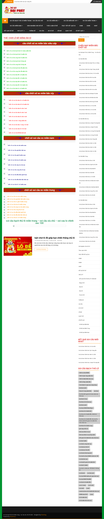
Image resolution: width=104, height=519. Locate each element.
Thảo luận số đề (52, 25)
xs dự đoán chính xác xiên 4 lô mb (87, 151)
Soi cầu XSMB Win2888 (85, 479)
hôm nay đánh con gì (84, 431)
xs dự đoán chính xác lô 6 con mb (87, 109)
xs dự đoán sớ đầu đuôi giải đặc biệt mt (89, 187)
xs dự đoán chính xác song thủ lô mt (88, 191)
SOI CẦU (41, 30)
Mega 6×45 (81, 282)
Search (81, 40)
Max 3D (81, 286)
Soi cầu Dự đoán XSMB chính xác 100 (88, 456)
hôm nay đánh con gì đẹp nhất (87, 434)
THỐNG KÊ (32, 30)
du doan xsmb (82, 388)
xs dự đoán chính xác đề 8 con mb (87, 85)
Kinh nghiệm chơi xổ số (35, 25)
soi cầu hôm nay (83, 459)
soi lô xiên (90, 485)
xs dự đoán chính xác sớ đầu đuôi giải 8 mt (89, 182)
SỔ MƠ (60, 30)
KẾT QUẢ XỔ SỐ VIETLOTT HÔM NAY (87, 278)
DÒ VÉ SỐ (51, 30)
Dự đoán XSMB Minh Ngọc (86, 408)
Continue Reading (41, 249)
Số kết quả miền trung (84, 328)
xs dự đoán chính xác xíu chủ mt (87, 195)
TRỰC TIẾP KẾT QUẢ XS (69, 25)
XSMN (88, 25)
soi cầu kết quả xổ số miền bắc (87, 462)
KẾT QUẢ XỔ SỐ (8, 30)
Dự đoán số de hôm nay (85, 402)
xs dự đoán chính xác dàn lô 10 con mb (89, 73)
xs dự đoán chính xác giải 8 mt (86, 172)
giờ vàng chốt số (83, 428)
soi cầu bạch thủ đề (84, 450)
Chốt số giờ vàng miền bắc (86, 376)
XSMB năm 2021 (83, 494)
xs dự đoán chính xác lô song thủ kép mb (89, 131)
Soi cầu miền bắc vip (70, 20)
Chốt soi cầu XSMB (84, 372)
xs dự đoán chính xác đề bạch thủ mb (88, 93)
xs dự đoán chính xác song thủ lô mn (88, 237)
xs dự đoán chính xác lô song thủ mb (88, 135)
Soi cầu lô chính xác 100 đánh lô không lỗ (89, 469)
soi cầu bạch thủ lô (84, 447)
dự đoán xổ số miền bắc (85, 411)
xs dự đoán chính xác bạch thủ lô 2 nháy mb (89, 64)
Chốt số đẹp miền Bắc (85, 382)
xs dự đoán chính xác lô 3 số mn (87, 220)
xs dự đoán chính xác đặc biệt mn (87, 212)
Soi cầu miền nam (15, 25)
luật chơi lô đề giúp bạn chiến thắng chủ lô (55, 238)
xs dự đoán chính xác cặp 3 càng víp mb (89, 69)
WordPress (13, 516)
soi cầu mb (82, 473)
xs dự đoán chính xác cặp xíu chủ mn (88, 208)
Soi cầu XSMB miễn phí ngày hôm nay (89, 476)
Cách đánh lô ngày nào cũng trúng (88, 385)
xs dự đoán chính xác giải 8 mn (86, 216)
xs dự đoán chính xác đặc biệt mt (87, 168)
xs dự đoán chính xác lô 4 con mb (87, 105)
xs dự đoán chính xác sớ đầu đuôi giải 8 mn (89, 226)
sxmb (87, 488)
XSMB (81, 25)
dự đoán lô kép (83, 399)
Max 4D (81, 290)
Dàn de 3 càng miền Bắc (85, 391)
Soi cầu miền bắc (52, 20)
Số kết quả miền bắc (84, 324)
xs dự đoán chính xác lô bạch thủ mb (88, 127)
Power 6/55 (82, 295)
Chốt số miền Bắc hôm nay (86, 379)
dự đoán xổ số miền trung (85, 425)
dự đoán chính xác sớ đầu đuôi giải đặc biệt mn (89, 232)
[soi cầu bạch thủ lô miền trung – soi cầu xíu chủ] (5, 20)
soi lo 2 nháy (82, 485)
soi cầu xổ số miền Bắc (85, 482)
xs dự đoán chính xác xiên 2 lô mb (87, 143)
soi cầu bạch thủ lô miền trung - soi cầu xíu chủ (45, 240)
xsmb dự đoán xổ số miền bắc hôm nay (89, 491)
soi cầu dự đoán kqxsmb (85, 453)
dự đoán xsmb (83, 405)
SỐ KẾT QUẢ (79, 30)
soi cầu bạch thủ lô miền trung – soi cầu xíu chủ (26, 20)
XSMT (96, 25)
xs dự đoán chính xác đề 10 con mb (88, 89)
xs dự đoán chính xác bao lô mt (87, 160)
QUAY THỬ (68, 30)
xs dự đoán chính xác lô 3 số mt (87, 176)
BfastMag (43, 515)
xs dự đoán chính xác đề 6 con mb (87, 81)
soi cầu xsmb (90, 473)
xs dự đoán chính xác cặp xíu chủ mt (88, 164)
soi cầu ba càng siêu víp (85, 444)
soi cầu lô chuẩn (83, 465)
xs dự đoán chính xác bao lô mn (87, 204)
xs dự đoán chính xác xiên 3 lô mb (87, 147)
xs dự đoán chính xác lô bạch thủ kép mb (89, 123)
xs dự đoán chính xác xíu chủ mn (87, 241)
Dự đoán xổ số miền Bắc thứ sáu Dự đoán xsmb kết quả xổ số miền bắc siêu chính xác (88, 420)
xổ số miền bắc (83, 497)
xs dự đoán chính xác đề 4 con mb (87, 77)
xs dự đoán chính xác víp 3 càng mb (22, 1)
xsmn (91, 494)
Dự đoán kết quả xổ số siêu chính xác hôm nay (88, 395)
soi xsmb (81, 488)
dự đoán (96, 391)
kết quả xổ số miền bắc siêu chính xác (89, 438)
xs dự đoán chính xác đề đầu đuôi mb (88, 97)
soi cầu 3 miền (82, 441)
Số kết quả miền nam (84, 332)
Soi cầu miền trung (89, 20)
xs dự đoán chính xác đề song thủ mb (88, 101)
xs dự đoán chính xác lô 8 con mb (87, 113)
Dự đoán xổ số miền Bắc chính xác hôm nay (88, 415)
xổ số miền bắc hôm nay (85, 500)
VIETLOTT (20, 30)
